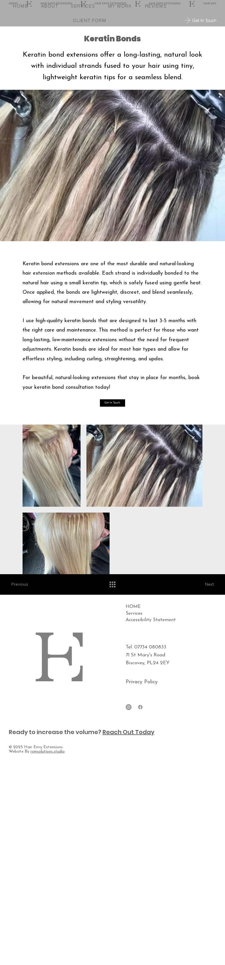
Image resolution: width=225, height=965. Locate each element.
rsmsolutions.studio (47, 751)
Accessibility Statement (151, 620)
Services (134, 613)
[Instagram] (129, 707)
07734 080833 (150, 647)
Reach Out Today (128, 732)
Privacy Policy (142, 682)
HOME (133, 606)
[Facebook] (140, 707)
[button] (112, 403)
